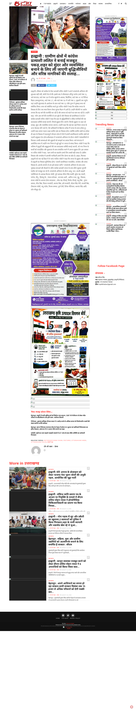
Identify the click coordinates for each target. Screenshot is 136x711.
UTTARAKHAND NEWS (78, 440)
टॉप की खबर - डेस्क (44, 78)
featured (66, 440)
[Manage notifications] (131, 706)
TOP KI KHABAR (70, 623)
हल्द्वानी (55, 4)
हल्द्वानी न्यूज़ (50, 442)
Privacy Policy (75, 618)
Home (58, 618)
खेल (89, 4)
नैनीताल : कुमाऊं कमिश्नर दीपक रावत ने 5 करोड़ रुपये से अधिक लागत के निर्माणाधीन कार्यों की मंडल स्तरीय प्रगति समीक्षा (18, 106)
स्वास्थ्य (101, 4)
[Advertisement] (60, 206)
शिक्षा (94, 4)
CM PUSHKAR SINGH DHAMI (53, 440)
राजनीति (70, 4)
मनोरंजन (78, 4)
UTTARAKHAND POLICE (39, 442)
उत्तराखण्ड (63, 4)
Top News (47, 4)
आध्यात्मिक (108, 4)
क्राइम (84, 4)
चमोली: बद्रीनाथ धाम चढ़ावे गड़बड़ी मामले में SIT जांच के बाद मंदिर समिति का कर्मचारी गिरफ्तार (18, 156)
